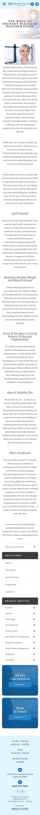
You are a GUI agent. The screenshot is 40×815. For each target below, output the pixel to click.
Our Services (10, 570)
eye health (9, 660)
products (9, 608)
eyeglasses (9, 654)
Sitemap (29, 801)
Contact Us (9, 592)
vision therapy (11, 625)
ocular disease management (17, 648)
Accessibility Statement (16, 801)
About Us (9, 563)
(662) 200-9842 (20, 786)
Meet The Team (11, 577)
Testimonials (10, 585)
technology (10, 619)
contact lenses (11, 631)
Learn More (19, 684)
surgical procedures (13, 643)
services (8, 613)
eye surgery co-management (17, 637)
